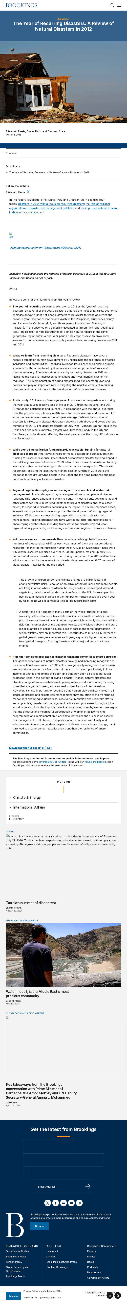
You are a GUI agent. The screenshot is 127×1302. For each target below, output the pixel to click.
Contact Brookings (57, 1267)
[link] (27, 797)
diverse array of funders (52, 761)
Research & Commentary (101, 1246)
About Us (53, 1246)
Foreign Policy (16, 818)
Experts (91, 1251)
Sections (13, 1296)
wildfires (68, 208)
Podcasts (92, 1267)
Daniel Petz (34, 131)
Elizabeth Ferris (15, 131)
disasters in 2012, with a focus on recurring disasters (51, 203)
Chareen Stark (56, 131)
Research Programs (22, 1246)
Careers (51, 1256)
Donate (39, 1226)
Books (90, 1261)
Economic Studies (16, 1256)
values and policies (95, 761)
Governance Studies (17, 1251)
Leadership (52, 1251)
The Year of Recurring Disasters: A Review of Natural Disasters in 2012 (49, 172)
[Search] (112, 5)
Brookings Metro (15, 1276)
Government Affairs (98, 1277)
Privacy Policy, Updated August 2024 (42, 1291)
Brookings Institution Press (61, 1261)
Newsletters (94, 1272)
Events (91, 1256)
